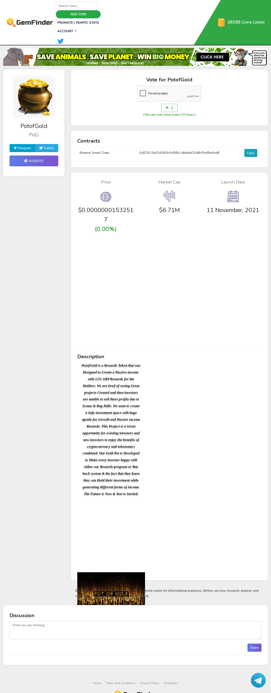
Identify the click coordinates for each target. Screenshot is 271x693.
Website (36, 161)
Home (97, 683)
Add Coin (78, 14)
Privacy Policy (149, 683)
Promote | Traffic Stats (78, 23)
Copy (250, 153)
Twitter (48, 148)
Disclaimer (171, 683)
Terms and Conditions (121, 683)
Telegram (24, 148)
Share (254, 647)
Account (65, 31)
